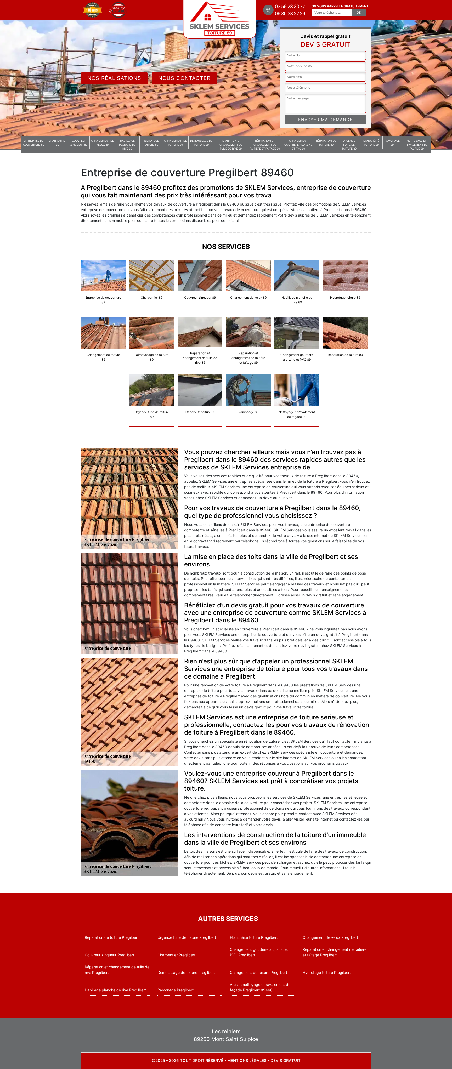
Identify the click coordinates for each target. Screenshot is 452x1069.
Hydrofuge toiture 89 (151, 142)
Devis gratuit (285, 1060)
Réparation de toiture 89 (326, 142)
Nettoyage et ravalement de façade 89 (416, 144)
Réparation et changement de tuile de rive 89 (230, 144)
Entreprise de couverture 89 (33, 142)
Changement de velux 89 (102, 142)
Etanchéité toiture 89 (371, 142)
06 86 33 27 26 (290, 13)
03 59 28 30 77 (290, 6)
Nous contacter (184, 78)
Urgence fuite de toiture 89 (349, 144)
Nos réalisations (114, 78)
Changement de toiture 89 (175, 142)
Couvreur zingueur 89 (78, 142)
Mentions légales (247, 1060)
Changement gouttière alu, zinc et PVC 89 (298, 144)
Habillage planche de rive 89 (127, 144)
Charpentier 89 (57, 142)
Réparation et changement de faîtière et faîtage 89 (265, 144)
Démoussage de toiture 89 (201, 142)
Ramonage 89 (392, 142)
